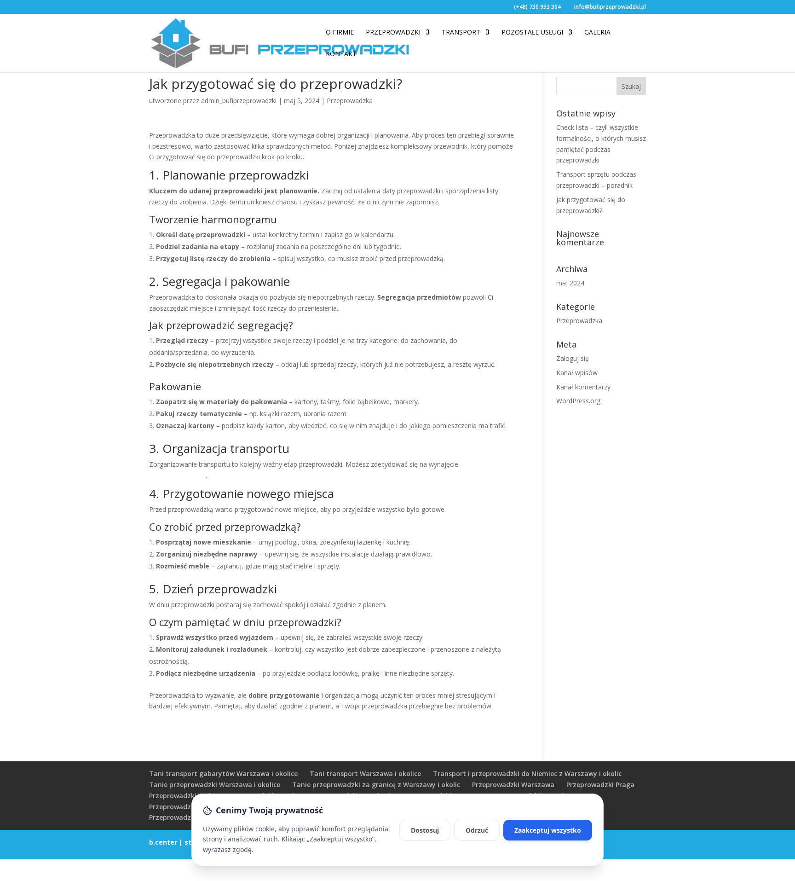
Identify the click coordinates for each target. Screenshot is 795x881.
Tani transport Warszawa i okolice (365, 773)
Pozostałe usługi (532, 32)
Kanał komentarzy (583, 387)
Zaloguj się (572, 358)
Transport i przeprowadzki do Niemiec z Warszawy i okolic (527, 773)
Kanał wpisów (577, 372)
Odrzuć (477, 830)
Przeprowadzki (393, 32)
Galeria (597, 32)
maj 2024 (570, 282)
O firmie (340, 32)
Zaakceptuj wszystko (547, 830)
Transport (461, 32)
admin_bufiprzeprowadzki (239, 100)
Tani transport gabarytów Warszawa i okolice (223, 773)
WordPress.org (578, 400)
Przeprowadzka (350, 100)
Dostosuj (425, 830)
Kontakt (341, 54)
